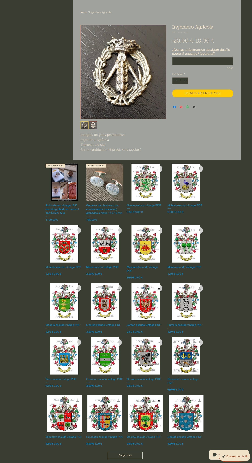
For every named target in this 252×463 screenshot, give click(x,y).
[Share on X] (194, 107)
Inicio (84, 12)
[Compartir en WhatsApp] (187, 107)
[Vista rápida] (145, 182)
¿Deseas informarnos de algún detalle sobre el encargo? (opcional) (201, 52)
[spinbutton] (180, 81)
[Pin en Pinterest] (181, 107)
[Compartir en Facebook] (174, 107)
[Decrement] (175, 81)
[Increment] (185, 81)
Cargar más (125, 455)
